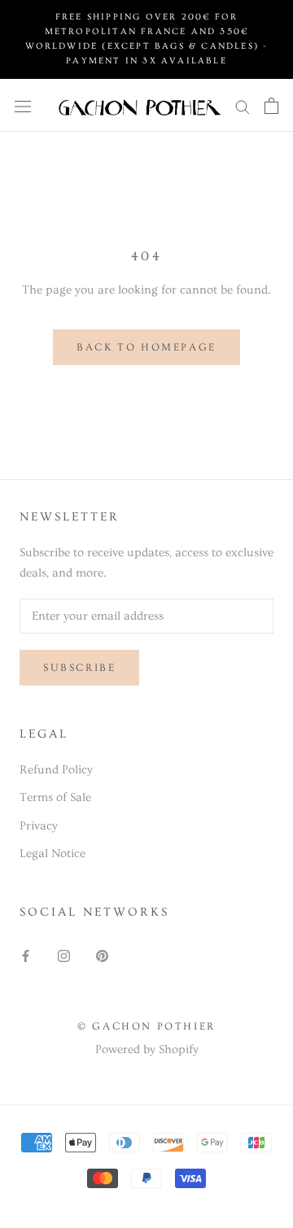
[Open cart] (271, 105)
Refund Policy (56, 770)
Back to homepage (146, 347)
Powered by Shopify (147, 1049)
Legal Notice (52, 853)
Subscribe (79, 667)
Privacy (39, 826)
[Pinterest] (102, 953)
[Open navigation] (23, 105)
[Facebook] (26, 953)
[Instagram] (64, 953)
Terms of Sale (55, 797)
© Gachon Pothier (146, 1026)
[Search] (242, 105)
